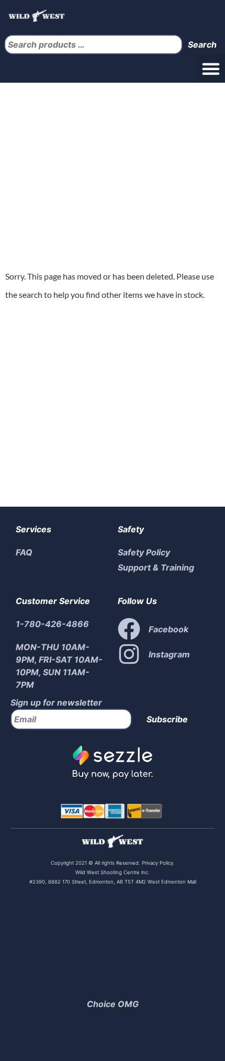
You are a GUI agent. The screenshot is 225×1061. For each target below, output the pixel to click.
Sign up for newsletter (56, 702)
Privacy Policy (156, 863)
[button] (211, 68)
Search (202, 44)
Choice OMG (113, 1004)
